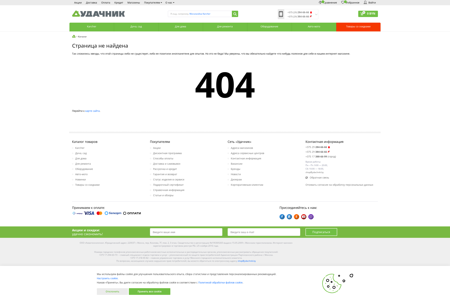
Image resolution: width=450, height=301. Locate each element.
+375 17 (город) (321, 156)
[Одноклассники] (296, 216)
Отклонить (112, 291)
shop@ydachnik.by (247, 260)
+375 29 (316, 147)
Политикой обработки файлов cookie (220, 282)
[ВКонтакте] (289, 216)
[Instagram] (311, 216)
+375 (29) (298, 12)
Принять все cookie (150, 291)
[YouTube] (303, 216)
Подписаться (321, 232)
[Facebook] (282, 216)
